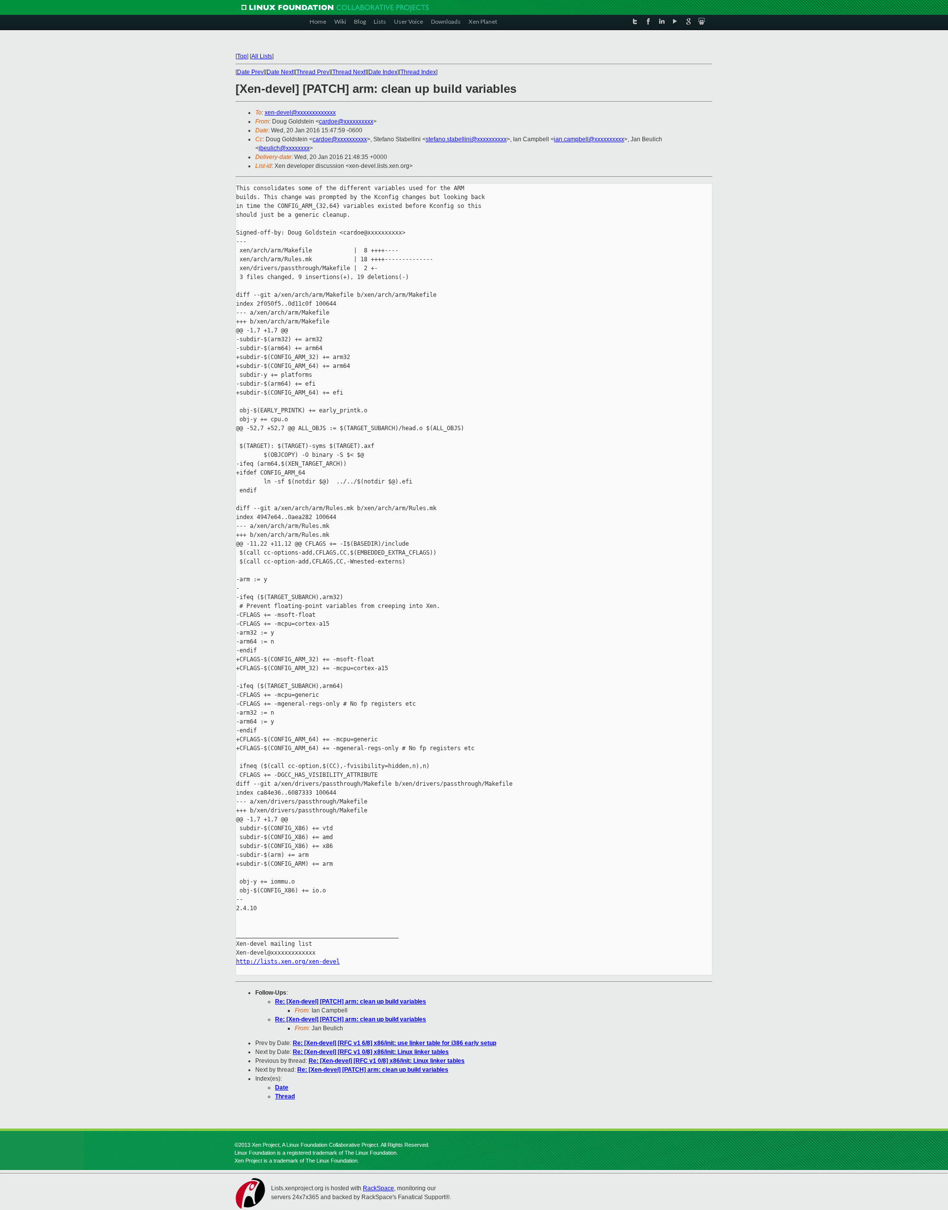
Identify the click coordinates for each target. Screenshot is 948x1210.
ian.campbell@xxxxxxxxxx (589, 139)
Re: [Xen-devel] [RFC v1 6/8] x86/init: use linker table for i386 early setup (394, 1043)
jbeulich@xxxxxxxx (284, 148)
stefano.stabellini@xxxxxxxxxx (466, 139)
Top (242, 56)
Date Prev (250, 72)
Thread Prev (312, 72)
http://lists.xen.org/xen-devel (288, 961)
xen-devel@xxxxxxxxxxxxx (300, 112)
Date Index (382, 72)
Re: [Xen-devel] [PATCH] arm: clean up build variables (350, 1001)
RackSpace (378, 1188)
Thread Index (418, 72)
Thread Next (348, 72)
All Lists (261, 56)
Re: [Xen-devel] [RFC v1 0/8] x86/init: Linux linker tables (371, 1052)
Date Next (280, 72)
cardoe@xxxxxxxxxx (346, 121)
